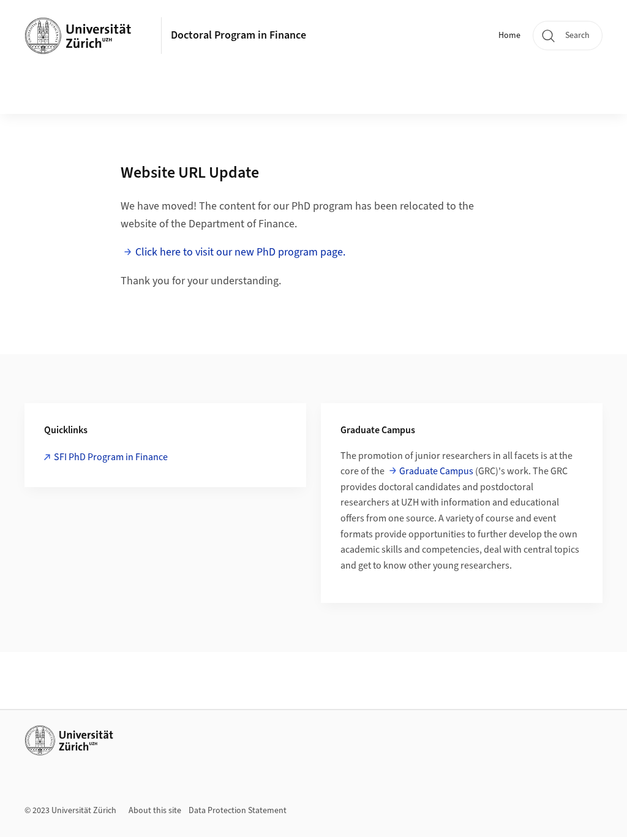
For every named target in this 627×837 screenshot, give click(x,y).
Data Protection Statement (238, 811)
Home (509, 35)
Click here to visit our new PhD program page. (240, 252)
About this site (155, 811)
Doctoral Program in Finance (238, 35)
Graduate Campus (436, 471)
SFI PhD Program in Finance (111, 457)
